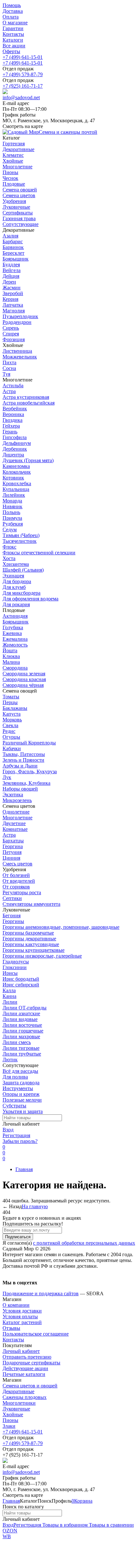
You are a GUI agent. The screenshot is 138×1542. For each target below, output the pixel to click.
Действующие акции (25, 1368)
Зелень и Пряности (23, 760)
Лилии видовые (20, 1019)
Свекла (10, 725)
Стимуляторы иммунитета (31, 904)
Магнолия (14, 310)
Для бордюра (17, 581)
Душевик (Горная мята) (28, 460)
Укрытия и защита (23, 1111)
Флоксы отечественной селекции (39, 552)
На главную (35, 1206)
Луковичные (16, 1408)
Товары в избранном (64, 1525)
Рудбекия (13, 523)
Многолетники (19, 1403)
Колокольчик (17, 472)
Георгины (13, 921)
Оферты (11, 51)
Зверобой (13, 293)
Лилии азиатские (21, 1013)
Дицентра (13, 454)
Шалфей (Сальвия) (23, 570)
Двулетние (14, 823)
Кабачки (12, 748)
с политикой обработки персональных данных (84, 1243)
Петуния (12, 852)
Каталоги (13, 40)
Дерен (9, 282)
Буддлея (11, 264)
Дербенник (15, 449)
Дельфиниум (17, 443)
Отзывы (11, 1328)
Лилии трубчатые (22, 1053)
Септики (12, 898)
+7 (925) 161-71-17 (23, 86)
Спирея (11, 333)
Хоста (9, 558)
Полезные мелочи (22, 1100)
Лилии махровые (21, 1036)
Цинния (11, 858)
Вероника (13, 414)
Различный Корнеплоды (29, 742)
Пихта (9, 362)
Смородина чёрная (23, 685)
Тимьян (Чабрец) (21, 535)
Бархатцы (13, 840)
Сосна (9, 368)
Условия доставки (22, 1310)
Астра (9, 391)
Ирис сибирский (21, 984)
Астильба (13, 385)
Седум (10, 529)
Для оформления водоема (30, 598)
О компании (16, 1305)
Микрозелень (17, 800)
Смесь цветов (17, 863)
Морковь (12, 719)
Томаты (11, 696)
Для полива (15, 1077)
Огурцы (11, 737)
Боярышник (16, 258)
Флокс (9, 547)
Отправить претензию (27, 1357)
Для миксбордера (21, 593)
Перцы (10, 702)
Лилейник (14, 495)
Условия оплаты (20, 1316)
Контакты (13, 34)
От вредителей (19, 881)
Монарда (12, 500)
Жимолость (15, 644)
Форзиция (14, 339)
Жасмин (12, 287)
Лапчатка (13, 305)
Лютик (10, 1059)
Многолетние (17, 817)
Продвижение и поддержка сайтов (41, 1293)
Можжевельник (20, 356)
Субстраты (14, 1105)
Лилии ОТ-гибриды (25, 1007)
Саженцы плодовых (25, 1397)
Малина (11, 662)
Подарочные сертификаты (31, 1362)
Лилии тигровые (21, 1048)
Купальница (16, 489)
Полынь (11, 512)
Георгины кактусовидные (31, 944)
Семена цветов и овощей (30, 1385)
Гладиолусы (16, 961)
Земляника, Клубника (26, 783)
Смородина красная (24, 679)
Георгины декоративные (29, 938)
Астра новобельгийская (29, 403)
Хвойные (13, 1414)
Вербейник (15, 408)
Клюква (11, 656)
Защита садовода (21, 1082)
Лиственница (17, 351)
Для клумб (14, 587)
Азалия (10, 235)
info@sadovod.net (21, 97)
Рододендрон (17, 322)
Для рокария (16, 604)
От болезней (16, 875)
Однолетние (16, 812)
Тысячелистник (20, 541)
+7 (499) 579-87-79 (23, 74)
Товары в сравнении (111, 1525)
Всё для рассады (20, 1071)
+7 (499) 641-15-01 (23, 57)
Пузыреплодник (20, 316)
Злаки (9, 1426)
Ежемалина (15, 639)
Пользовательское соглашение (36, 1334)
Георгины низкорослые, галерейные (42, 956)
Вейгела (12, 270)
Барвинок (13, 247)
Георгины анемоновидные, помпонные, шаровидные (61, 927)
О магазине (15, 22)
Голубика (13, 627)
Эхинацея (13, 575)
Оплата (11, 17)
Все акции (14, 45)
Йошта (10, 650)
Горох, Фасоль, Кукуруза (30, 771)
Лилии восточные (22, 1025)
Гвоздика (12, 420)
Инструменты (18, 1088)
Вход (8, 1129)
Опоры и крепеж (21, 1094)
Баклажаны (15, 708)
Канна (9, 996)
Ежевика (12, 633)
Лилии (10, 1002)
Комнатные (15, 829)
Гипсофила (15, 437)
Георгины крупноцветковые (34, 950)
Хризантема (16, 564)
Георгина (13, 846)
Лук (7, 777)
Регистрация (16, 1135)
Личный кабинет (21, 1351)
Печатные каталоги (24, 1374)
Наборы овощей (20, 788)
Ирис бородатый (21, 979)
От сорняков (16, 886)
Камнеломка (16, 466)
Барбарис (13, 241)
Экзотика (13, 794)
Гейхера (11, 426)
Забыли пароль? (20, 1141)
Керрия (10, 299)
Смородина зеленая (24, 673)
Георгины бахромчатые (28, 933)
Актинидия (15, 616)
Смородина (15, 668)
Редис (9, 731)
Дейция (11, 276)
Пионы (10, 1420)
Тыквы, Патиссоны (24, 754)
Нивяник (12, 506)
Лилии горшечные (23, 1030)
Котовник (13, 477)
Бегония (12, 915)
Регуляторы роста (22, 892)
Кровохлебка (17, 483)
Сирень (11, 328)
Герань (10, 431)
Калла (9, 990)
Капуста (12, 714)
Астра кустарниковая (26, 397)
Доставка (13, 11)
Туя (6, 374)
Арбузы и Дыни (20, 765)
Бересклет (13, 253)
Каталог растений (22, 1322)
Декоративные (18, 1391)
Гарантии (13, 28)
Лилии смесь (17, 1042)
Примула (12, 518)
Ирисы (10, 973)
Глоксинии (15, 967)
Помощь (12, 5)
